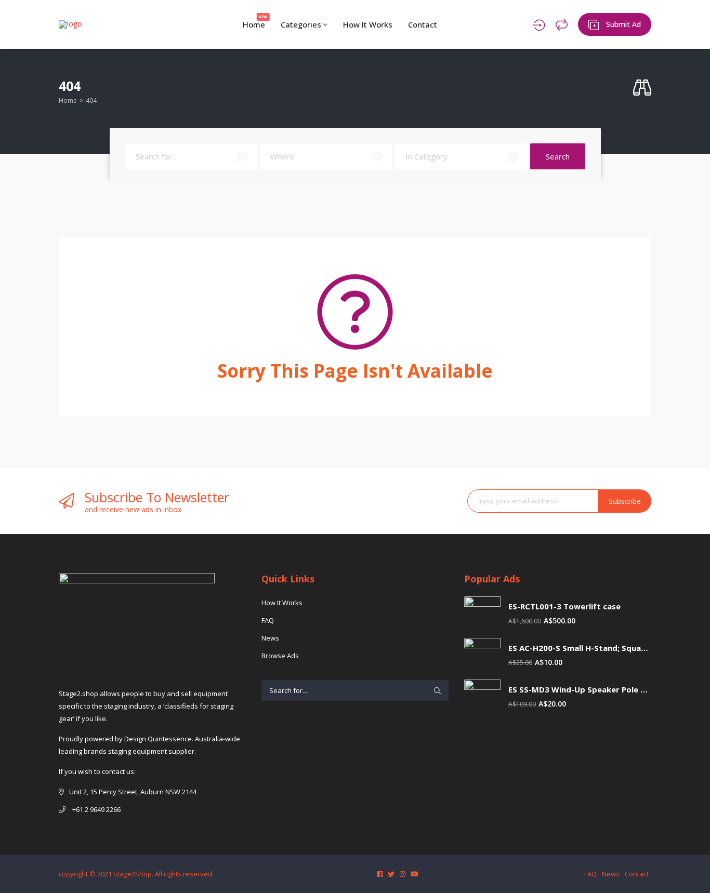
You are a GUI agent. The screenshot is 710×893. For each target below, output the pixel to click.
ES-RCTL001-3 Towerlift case (564, 606)
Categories (302, 24)
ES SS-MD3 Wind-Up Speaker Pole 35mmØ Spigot (579, 690)
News (270, 638)
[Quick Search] (642, 88)
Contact (422, 24)
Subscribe (625, 501)
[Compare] (562, 24)
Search (558, 156)
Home (255, 22)
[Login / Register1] (538, 24)
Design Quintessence (158, 738)
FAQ (267, 620)
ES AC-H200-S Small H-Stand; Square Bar (579, 648)
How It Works (367, 24)
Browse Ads (280, 655)
